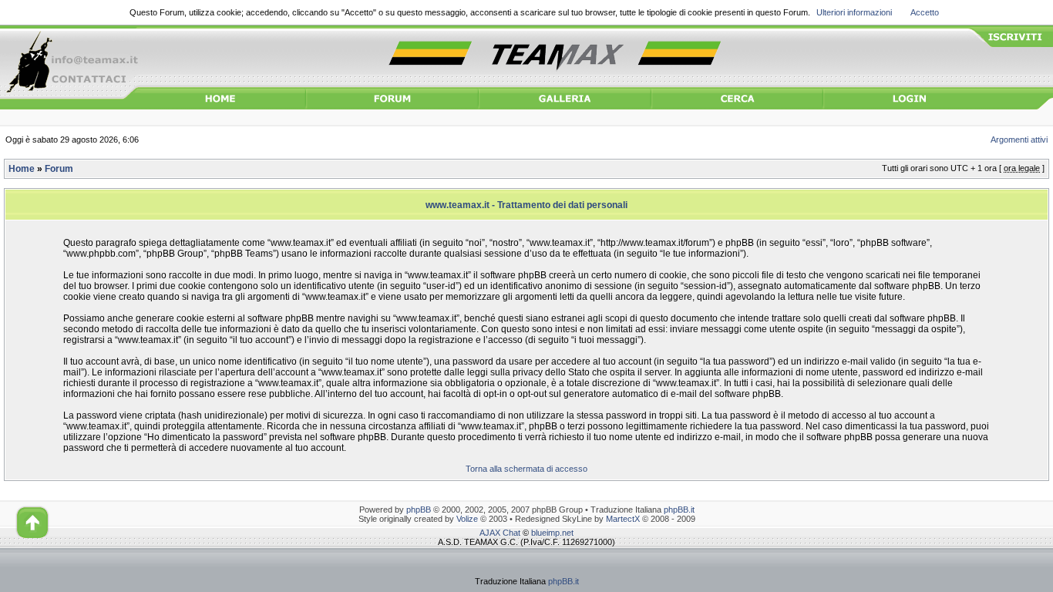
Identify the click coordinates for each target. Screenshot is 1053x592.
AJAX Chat (499, 532)
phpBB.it (679, 509)
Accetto (924, 12)
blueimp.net (552, 532)
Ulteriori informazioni (854, 12)
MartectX (623, 518)
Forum (59, 168)
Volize (467, 518)
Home (21, 168)
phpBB (418, 509)
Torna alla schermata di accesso (526, 468)
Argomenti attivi (1019, 139)
